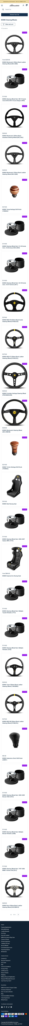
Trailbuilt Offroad (5, 943)
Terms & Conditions (6, 966)
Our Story (3, 933)
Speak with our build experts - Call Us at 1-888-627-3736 (14, 1)
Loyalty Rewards (5, 931)
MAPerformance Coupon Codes (9, 987)
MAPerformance (14, 1022)
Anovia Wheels (4, 945)
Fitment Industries (5, 941)
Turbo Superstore (5, 997)
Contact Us (3, 958)
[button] (26, 5)
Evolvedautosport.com (6, 947)
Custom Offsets (5, 939)
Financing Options (5, 949)
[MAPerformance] (14, 5)
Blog (2, 993)
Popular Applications (6, 927)
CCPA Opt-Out (4, 970)
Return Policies (4, 972)
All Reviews (4, 951)
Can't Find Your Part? (6, 980)
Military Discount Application (8, 976)
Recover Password (5, 960)
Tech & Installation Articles (7, 995)
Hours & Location (5, 935)
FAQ (2, 964)
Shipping (3, 974)
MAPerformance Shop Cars (8, 937)
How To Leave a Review (7, 991)
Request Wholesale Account (8, 978)
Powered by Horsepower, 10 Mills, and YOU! (11, 1024)
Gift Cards (3, 962)
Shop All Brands (5, 929)
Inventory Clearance (6, 989)
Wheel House (4, 999)
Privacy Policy (4, 968)
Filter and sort (9, 24)
